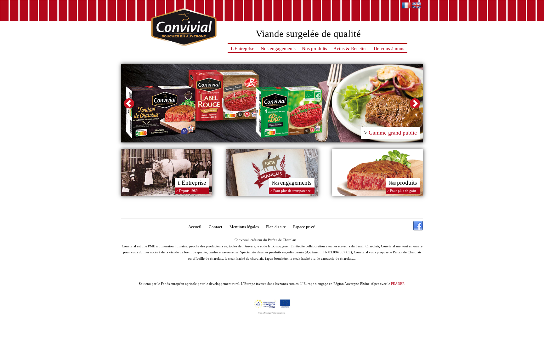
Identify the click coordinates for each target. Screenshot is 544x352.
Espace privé (304, 226)
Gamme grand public (393, 133)
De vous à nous (389, 48)
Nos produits (314, 48)
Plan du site (276, 226)
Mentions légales (244, 226)
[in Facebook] (418, 226)
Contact (215, 226)
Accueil (194, 226)
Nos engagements (278, 48)
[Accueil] (184, 48)
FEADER (398, 284)
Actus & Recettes (350, 48)
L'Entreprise (242, 48)
